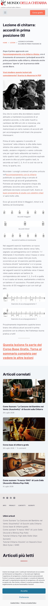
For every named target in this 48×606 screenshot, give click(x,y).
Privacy (12, 505)
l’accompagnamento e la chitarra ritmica (21, 54)
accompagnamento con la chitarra (21, 174)
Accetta (24, 591)
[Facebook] (4, 498)
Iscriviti (31, 505)
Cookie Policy (15, 603)
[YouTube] (14, 498)
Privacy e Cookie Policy (28, 603)
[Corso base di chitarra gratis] (24, 429)
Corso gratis (37, 12)
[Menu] (5, 12)
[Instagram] (7, 498)
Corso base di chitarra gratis (16, 445)
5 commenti (21, 448)
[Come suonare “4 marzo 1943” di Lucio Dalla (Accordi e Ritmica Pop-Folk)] (24, 465)
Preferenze (24, 597)
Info (4, 505)
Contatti (21, 505)
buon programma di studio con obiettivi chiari (23, 193)
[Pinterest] (11, 498)
